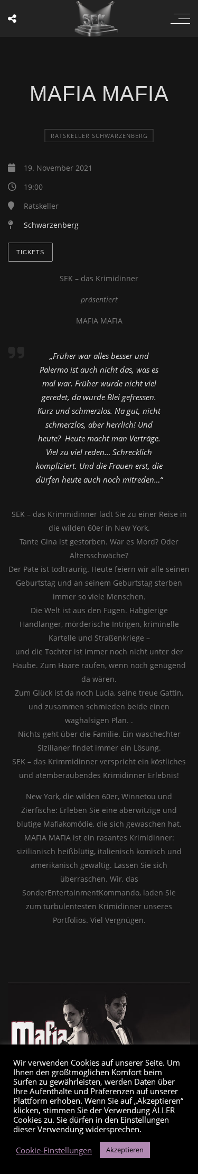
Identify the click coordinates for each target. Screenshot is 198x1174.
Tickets (30, 252)
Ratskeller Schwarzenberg (99, 136)
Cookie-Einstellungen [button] (54, 1150)
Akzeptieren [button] (125, 1149)
